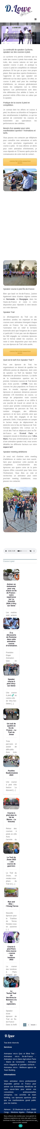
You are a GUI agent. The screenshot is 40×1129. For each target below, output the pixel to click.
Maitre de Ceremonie (15, 1062)
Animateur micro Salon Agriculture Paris (20, 1059)
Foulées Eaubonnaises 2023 (12, 773)
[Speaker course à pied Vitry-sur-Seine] (11, 666)
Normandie (10, 299)
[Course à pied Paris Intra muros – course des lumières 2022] (11, 933)
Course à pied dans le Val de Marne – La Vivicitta (11, 817)
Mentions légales (18, 1112)
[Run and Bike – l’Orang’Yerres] (11, 888)
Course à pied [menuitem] (8, 561)
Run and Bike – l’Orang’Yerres (12, 904)
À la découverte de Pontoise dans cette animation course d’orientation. (11, 639)
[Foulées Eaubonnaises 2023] (11, 757)
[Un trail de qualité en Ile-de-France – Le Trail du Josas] (11, 710)
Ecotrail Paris (26, 433)
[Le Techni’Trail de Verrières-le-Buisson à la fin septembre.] (11, 978)
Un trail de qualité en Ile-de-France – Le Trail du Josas (11, 729)
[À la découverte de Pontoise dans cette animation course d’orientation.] (11, 619)
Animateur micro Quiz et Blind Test (19, 1054)
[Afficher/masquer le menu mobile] (36, 19)
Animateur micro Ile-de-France (18, 1056)
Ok (21, 1126)
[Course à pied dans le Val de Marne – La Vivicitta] (11, 800)
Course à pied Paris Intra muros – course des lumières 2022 (11, 953)
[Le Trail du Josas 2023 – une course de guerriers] (11, 844)
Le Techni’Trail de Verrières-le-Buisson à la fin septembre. (11, 997)
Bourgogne (23, 299)
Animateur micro (11, 1067)
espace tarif (8, 447)
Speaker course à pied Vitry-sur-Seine (11, 682)
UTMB (24, 384)
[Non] (37, 1121)
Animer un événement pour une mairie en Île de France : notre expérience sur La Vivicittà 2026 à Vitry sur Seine (11, 595)
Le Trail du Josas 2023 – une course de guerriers (11, 861)
